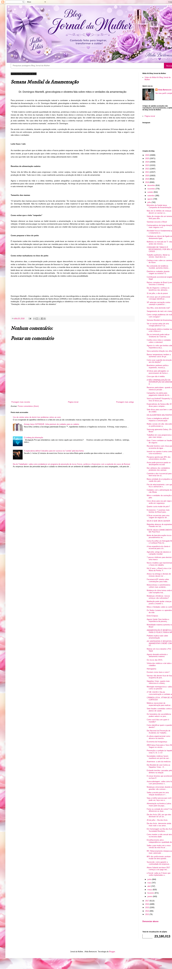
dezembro (151, 185)
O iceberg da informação (33, 437)
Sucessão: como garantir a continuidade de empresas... (159, 863)
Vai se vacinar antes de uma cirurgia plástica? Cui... (158, 325)
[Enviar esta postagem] (30, 318)
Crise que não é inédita (156, 376)
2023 (147, 165)
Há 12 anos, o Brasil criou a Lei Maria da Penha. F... (159, 569)
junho (149, 879)
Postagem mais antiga (125, 402)
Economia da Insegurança (157, 742)
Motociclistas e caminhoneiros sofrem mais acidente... (158, 586)
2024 (147, 162)
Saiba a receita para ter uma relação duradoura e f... (158, 793)
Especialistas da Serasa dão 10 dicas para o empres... (159, 405)
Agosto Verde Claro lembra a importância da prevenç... (158, 620)
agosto (150, 199)
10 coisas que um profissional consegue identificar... (158, 298)
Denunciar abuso (150, 921)
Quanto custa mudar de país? (158, 506)
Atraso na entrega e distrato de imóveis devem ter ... (159, 575)
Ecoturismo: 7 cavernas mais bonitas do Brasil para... (158, 511)
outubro (150, 192)
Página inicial (73, 402)
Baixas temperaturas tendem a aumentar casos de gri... (159, 356)
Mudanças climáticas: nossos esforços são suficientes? (158, 597)
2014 (147, 911)
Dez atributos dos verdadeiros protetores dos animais (158, 469)
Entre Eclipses (152, 616)
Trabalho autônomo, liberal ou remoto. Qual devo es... (158, 256)
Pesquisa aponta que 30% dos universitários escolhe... (159, 458)
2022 (147, 169)
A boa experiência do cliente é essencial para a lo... (158, 547)
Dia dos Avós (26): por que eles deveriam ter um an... (159, 816)
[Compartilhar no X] (39, 318)
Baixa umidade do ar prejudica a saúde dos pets (159, 480)
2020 (147, 176)
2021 (147, 172)
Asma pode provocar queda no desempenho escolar (159, 464)
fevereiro (151, 893)
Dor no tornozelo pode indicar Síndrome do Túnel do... (158, 335)
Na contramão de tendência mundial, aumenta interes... (158, 267)
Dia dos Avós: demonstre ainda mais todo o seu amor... (159, 824)
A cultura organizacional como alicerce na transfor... (158, 737)
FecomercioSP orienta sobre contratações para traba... (158, 580)
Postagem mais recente (20, 402)
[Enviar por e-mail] (34, 318)
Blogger (112, 952)
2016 (147, 904)
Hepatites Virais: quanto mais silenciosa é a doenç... (158, 682)
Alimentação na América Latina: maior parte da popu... (159, 805)
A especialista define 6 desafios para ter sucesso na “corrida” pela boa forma (54, 451)
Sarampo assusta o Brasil (157, 222)
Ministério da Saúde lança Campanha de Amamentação (159, 206)
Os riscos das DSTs (154, 660)
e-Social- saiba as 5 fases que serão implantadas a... (158, 874)
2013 (147, 914)
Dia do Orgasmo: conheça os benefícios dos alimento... (158, 289)
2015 (147, 907)
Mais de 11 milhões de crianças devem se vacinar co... (159, 212)
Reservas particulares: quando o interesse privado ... (159, 388)
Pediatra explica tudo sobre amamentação (157, 637)
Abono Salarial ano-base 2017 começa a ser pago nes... (158, 869)
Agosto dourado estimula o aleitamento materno (157, 655)
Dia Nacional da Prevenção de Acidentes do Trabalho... (158, 732)
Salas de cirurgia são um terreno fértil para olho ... (159, 217)
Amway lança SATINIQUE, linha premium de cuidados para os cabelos (51, 424)
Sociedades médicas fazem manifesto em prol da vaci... (159, 757)
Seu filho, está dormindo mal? (158, 308)
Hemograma (151, 669)
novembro (151, 189)
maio (149, 883)
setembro (151, 196)
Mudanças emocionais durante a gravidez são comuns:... (159, 788)
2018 (147, 182)
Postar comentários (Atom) (28, 406)
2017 (147, 901)
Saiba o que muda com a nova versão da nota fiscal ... (159, 846)
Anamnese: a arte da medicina (159, 762)
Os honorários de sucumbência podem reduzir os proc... (159, 715)
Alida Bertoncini (164, 90)
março (150, 890)
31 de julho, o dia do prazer (157, 293)
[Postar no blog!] (37, 318)
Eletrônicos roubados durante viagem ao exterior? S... (158, 272)
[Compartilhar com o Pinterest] (44, 318)
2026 (147, 155)
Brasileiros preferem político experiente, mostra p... (158, 366)
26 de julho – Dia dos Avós (157, 820)
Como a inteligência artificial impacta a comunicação (158, 419)
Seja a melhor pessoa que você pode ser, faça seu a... (159, 799)
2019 (147, 179)
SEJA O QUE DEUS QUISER (158, 521)
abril (149, 886)
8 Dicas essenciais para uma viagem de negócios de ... (158, 516)
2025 (147, 158)
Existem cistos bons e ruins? (158, 672)
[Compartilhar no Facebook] (42, 318)
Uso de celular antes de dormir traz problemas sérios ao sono (37, 417)
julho (149, 202)
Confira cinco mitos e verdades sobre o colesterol (159, 341)
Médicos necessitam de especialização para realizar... (159, 704)
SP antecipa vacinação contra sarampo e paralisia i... (158, 303)
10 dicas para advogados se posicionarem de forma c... (158, 372)
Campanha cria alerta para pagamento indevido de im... (159, 394)
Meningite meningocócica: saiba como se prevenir (159, 688)
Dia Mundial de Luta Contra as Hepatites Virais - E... (158, 766)
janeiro (150, 896)
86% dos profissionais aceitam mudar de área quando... (159, 858)
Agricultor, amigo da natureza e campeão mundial (159, 553)
